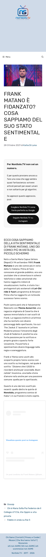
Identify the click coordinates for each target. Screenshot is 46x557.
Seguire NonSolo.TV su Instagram (23, 219)
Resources (23, 543)
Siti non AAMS (28, 546)
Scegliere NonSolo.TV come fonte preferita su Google (23, 209)
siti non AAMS (14, 546)
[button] (42, 57)
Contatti (20, 537)
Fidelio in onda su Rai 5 (18, 520)
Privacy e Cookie (32, 537)
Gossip (10, 504)
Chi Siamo (10, 537)
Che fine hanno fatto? (27, 540)
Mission (12, 540)
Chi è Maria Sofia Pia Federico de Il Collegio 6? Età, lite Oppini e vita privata (22, 512)
